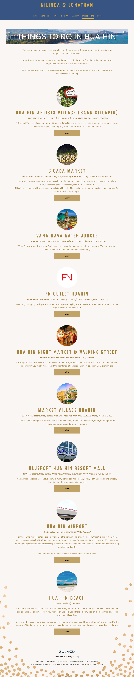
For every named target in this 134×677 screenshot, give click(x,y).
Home (34, 16)
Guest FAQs (51, 661)
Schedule (45, 16)
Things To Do (88, 16)
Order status (62, 661)
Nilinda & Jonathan (67, 5)
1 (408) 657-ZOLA (92, 661)
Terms (101, 664)
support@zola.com (76, 661)
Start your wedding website (40, 664)
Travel (55, 16)
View (67, 133)
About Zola (39, 661)
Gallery (75, 16)
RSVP (99, 16)
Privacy (95, 664)
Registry (65, 16)
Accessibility (86, 664)
